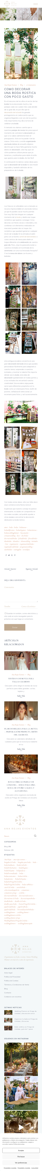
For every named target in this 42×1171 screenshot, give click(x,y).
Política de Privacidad (12, 977)
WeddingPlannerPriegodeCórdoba (15, 920)
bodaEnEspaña (9, 870)
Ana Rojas (7, 859)
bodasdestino (8, 879)
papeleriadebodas (10, 907)
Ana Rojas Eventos (10, 85)
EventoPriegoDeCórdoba (27, 904)
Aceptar (21, 1150)
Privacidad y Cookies (10, 1168)
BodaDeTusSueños (10, 868)
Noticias (7, 850)
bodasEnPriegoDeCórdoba (13, 882)
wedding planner (23, 912)
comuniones (25, 890)
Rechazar (21, 1157)
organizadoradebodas (11, 547)
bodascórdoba (22, 876)
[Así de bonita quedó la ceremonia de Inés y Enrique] (21, 1127)
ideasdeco (16, 541)
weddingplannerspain (25, 923)
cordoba (21, 893)
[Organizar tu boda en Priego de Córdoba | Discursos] (8, 1020)
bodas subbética (27, 884)
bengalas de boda (10, 862)
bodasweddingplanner (11, 533)
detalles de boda (20, 901)
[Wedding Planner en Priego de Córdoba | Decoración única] (8, 1012)
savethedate (8, 549)
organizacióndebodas (27, 544)
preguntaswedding (26, 547)
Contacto (7, 993)
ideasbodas (7, 541)
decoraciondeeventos (26, 895)
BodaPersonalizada (10, 873)
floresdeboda (32, 538)
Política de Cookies (11, 981)
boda (11, 527)
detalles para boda (10, 904)
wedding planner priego (12, 918)
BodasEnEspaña (20, 879)
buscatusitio (24, 533)
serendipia (26, 549)
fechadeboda (22, 538)
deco (18, 535)
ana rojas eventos (19, 859)
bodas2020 (22, 527)
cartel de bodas (9, 887)
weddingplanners (10, 923)
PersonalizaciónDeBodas (25, 909)
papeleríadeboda (9, 909)
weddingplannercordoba (12, 915)
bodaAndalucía (9, 865)
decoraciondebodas (10, 538)
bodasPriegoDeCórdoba (12, 884)
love (6, 544)
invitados (35, 541)
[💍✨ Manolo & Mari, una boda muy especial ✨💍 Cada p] (21, 1093)
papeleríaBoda (22, 907)
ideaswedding (25, 541)
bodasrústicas (31, 530)
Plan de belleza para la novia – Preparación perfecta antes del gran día (21, 732)
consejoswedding (9, 535)
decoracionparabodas (28, 898)
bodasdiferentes (9, 530)
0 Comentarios (31, 85)
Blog (21, 85)
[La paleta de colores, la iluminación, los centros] (21, 1059)
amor (6, 527)
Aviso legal (34, 1168)
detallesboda (8, 901)
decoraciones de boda (11, 898)
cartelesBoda (21, 887)
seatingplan (17, 549)
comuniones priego (10, 893)
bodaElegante (23, 868)
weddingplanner (9, 912)
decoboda (25, 535)
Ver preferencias (21, 1163)
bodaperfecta (20, 870)
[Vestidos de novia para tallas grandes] (21, 660)
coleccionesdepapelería (11, 890)
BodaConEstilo (22, 865)
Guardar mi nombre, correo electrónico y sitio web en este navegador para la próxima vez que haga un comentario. (21, 616)
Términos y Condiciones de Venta (16, 985)
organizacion (14, 544)
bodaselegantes (21, 530)
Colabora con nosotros (12, 997)
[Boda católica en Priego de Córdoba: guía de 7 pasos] (8, 1028)
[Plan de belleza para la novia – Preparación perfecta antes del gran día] (21, 710)
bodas (16, 527)
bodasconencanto (10, 876)
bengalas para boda (24, 862)
